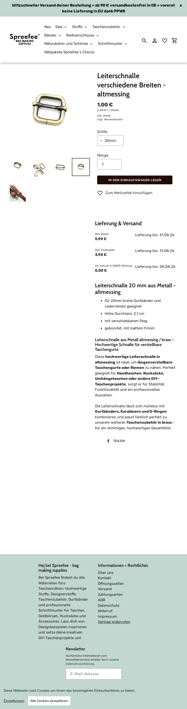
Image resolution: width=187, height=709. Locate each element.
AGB (101, 600)
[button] (114, 441)
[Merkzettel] (164, 41)
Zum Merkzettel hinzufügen (128, 193)
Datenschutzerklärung (80, 663)
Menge (102, 155)
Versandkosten (113, 119)
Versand (105, 589)
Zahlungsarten (110, 594)
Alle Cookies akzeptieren (49, 701)
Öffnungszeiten (111, 583)
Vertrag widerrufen (114, 622)
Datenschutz (109, 605)
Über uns (105, 572)
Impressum (107, 616)
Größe (102, 132)
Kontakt (104, 578)
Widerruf (105, 611)
